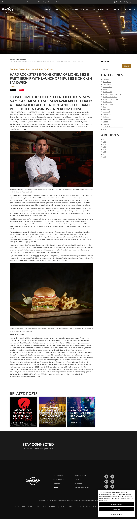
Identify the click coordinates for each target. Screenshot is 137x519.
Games (50, 2)
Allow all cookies (116, 504)
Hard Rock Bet (107, 92)
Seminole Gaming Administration (113, 127)
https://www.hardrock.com (57, 260)
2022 (104, 149)
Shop (44, 2)
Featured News (24, 69)
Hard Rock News (37, 69)
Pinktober (106, 117)
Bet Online (56, 2)
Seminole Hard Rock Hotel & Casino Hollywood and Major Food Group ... (52, 413)
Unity (104, 129)
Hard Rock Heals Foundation (112, 94)
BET (120, 10)
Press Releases (49, 69)
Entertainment (31, 2)
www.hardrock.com (17, 376)
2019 (104, 157)
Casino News (107, 82)
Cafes (39, 2)
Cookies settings (116, 514)
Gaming (105, 89)
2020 (104, 154)
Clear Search (105, 69)
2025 (104, 142)
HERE (37, 256)
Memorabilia (106, 112)
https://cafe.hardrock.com (81, 258)
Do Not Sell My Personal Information (87, 500)
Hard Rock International (55, 112)
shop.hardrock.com (33, 376)
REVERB (105, 122)
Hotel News (106, 109)
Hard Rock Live (107, 102)
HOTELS (58, 10)
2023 (104, 147)
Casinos (17, 2)
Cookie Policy (103, 500)
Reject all (116, 509)
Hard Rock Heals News (110, 97)
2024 (104, 144)
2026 (104, 139)
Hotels (24, 2)
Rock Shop (106, 124)
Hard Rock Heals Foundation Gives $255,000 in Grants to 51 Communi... (23, 414)
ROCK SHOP (86, 10)
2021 (104, 152)
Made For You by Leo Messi (69, 114)
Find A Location (7, 2)
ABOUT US (48, 10)
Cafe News (14, 69)
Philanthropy (107, 114)
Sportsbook (129, 10)
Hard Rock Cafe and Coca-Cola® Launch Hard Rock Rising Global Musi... (80, 413)
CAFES (66, 10)
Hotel (104, 107)
